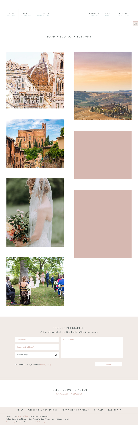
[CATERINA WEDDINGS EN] (69, 16)
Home (11, 14)
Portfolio (93, 14)
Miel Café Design (39, 422)
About (26, 14)
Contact (122, 14)
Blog (107, 14)
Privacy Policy (45, 365)
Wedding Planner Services (42, 410)
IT (135, 29)
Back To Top (114, 410)
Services (44, 14)
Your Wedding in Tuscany (75, 410)
